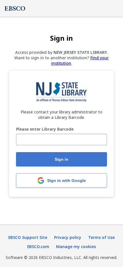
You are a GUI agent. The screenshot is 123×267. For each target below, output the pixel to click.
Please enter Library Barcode (45, 129)
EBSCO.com (38, 246)
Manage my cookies (76, 246)
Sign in (61, 159)
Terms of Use (101, 237)
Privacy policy (67, 237)
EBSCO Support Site (27, 237)
